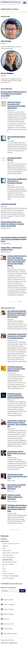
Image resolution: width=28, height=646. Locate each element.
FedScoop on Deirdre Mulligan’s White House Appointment (14, 497)
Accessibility (11, 642)
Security (4, 571)
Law (3, 566)
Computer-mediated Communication (11, 543)
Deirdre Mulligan (7, 73)
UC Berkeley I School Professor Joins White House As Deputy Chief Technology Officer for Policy (17, 508)
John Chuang (6, 41)
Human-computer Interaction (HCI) (11, 553)
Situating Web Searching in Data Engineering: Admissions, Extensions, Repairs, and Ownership (12, 224)
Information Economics (8, 555)
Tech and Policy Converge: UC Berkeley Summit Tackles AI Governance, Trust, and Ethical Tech (17, 423)
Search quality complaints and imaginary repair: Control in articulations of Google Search (13, 239)
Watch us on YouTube (9, 624)
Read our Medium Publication (10, 633)
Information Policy (7, 559)
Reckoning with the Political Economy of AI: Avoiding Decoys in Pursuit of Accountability (13, 94)
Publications (4, 539)
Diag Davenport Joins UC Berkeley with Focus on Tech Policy (16, 453)
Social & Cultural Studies (8, 573)
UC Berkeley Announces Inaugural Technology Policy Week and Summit (16, 369)
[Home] (11, 2)
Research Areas (5, 541)
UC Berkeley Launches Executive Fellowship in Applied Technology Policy (15, 395)
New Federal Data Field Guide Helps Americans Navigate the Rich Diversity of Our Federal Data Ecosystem (16, 314)
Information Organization (8, 557)
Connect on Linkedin (8, 599)
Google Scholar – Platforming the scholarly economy (11, 248)
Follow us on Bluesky (8, 614)
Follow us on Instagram (9, 604)
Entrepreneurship (7, 550)
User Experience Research (9, 578)
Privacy (4, 569)
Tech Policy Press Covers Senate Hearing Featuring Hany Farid (17, 476)
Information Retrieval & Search (10, 562)
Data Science (5, 546)
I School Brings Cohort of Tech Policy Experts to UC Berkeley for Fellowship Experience (16, 336)
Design (4, 548)
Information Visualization (8, 564)
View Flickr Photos (8, 628)
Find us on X (6, 619)
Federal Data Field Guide (8, 204)
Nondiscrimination (4, 642)
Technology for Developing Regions (11, 576)
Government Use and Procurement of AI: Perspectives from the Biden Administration (16, 105)
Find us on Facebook (8, 609)
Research (4, 536)
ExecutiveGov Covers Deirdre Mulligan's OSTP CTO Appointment (16, 487)
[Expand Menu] (24, 2)
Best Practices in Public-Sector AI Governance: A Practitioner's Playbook (17, 181)
